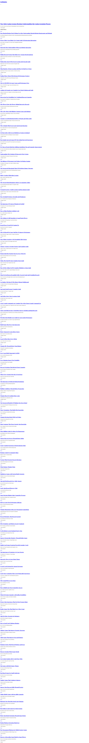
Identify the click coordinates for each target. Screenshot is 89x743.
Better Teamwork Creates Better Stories (10, 331)
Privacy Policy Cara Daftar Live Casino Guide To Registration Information (18, 40)
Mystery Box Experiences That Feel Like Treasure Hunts (14, 602)
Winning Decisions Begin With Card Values (10, 417)
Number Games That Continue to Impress (10, 680)
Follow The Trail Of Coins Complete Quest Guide (12, 260)
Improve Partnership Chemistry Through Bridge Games (13, 538)
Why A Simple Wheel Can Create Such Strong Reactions (13, 125)
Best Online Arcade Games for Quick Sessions (11, 708)
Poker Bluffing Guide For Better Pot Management (12, 431)
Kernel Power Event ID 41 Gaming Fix (9, 225)
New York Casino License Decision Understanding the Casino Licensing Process (25, 24)
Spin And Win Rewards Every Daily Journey (11, 481)
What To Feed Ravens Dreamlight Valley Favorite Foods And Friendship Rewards (19, 275)
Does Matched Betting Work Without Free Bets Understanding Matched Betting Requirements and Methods (26, 33)
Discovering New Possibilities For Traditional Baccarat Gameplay (16, 97)
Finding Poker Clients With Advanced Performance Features (14, 76)
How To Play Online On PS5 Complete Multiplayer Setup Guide (15, 268)
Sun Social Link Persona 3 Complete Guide (10, 289)
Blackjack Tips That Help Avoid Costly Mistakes (11, 701)
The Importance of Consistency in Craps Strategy (12, 552)
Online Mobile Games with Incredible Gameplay (12, 694)
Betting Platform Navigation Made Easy (9, 722)
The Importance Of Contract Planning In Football (12, 204)
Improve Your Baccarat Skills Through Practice (11, 687)
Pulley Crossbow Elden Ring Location (9, 175)
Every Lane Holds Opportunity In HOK (9, 353)
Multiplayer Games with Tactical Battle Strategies (12, 474)
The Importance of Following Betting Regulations (12, 381)
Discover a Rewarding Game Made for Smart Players (13, 737)
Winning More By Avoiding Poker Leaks (10, 395)
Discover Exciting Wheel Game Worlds (9, 651)
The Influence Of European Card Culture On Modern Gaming (15, 161)
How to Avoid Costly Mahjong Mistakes (9, 623)
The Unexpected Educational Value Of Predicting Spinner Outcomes (16, 168)
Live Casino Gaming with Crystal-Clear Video (11, 658)
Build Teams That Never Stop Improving (10, 324)
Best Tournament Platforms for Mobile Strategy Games (13, 730)
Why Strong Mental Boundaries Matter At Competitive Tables (15, 182)
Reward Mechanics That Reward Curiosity (10, 516)
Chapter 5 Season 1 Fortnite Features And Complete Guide (14, 246)
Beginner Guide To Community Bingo (9, 452)
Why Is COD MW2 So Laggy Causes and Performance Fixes (14, 83)
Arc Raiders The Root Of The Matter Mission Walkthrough (14, 282)
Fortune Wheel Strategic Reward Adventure (10, 459)
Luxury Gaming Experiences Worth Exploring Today (13, 445)
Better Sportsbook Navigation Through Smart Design (13, 715)
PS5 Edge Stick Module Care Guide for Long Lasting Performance (16, 317)
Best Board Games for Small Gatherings (10, 673)
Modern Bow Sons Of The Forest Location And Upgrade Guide (15, 61)
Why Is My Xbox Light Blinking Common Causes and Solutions (15, 111)
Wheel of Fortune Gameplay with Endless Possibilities (13, 594)
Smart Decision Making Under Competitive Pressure (12, 495)
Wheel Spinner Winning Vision (7, 467)
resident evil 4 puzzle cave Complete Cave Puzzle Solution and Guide (16, 90)
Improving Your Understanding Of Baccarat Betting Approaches (15, 47)
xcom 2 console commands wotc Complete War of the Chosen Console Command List (20, 303)
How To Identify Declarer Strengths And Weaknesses (13, 196)
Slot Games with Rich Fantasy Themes (9, 666)
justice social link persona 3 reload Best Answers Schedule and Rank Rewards (18, 310)
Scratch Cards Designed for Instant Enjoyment (11, 566)
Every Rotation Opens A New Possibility (9, 360)
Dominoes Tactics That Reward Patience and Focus (12, 644)
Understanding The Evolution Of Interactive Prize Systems (14, 154)
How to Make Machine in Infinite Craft (9, 211)
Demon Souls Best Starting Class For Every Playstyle (13, 253)
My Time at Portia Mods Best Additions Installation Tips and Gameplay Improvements (21, 147)
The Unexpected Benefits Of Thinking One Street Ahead (13, 403)
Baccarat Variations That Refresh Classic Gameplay (12, 367)
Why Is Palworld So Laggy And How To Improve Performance (15, 232)
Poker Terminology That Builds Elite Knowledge (12, 410)
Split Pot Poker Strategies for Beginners (9, 616)
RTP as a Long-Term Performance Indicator (11, 502)
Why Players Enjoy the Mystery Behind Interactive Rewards (14, 104)
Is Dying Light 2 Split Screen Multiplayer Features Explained (15, 132)
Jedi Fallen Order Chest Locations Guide (10, 296)
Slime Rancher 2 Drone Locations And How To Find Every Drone (16, 68)
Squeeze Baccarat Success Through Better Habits (12, 438)
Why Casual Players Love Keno (7, 580)
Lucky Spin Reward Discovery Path (8, 488)
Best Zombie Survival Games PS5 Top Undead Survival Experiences (16, 140)
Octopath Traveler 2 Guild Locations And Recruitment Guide (15, 189)
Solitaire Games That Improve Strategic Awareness (12, 630)
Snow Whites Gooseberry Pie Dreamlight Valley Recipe (13, 239)
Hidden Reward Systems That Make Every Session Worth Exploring (16, 54)
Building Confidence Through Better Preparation (12, 388)
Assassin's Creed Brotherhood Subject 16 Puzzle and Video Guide (16, 118)
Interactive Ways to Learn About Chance (10, 559)
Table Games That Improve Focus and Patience (11, 637)
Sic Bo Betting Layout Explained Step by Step (11, 531)
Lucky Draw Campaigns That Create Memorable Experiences (15, 573)
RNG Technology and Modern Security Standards (12, 523)
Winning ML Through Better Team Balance (10, 346)
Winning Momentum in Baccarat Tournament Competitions (14, 509)
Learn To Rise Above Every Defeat (8, 339)
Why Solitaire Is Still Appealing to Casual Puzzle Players (13, 218)
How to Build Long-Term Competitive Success (11, 587)
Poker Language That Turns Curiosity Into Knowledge (13, 424)
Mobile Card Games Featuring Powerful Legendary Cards (14, 545)
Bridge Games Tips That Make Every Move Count (12, 609)
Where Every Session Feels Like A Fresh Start (11, 374)
